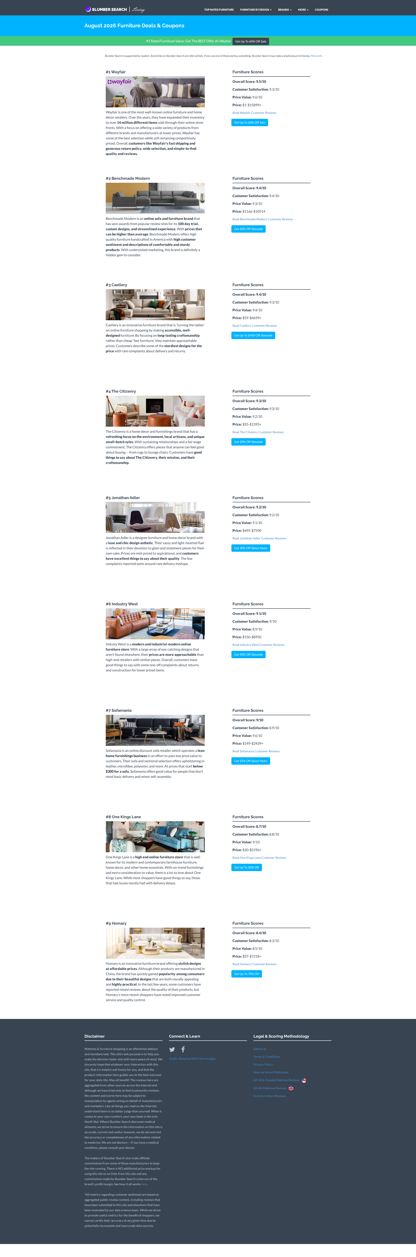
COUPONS (321, 9)
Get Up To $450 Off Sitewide (253, 335)
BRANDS (283, 9)
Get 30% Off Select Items (250, 548)
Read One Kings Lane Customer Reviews (259, 857)
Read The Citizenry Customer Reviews (258, 432)
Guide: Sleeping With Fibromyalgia (192, 1058)
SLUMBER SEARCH (118, 9)
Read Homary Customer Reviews (254, 964)
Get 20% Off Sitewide (248, 229)
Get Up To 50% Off (246, 867)
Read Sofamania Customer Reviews (256, 751)
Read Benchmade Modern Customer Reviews (262, 219)
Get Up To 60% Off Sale (250, 41)
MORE (302, 9)
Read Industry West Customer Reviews (258, 644)
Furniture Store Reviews (270, 1096)
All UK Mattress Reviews (271, 1088)
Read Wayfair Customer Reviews (254, 112)
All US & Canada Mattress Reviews (278, 1080)
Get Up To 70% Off (246, 974)
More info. (316, 55)
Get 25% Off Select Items (250, 761)
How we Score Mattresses (271, 1072)
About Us (260, 1049)
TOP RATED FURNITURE (219, 9)
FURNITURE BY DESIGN (255, 9)
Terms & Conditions (267, 1056)
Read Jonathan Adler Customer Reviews (259, 538)
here (144, 1184)
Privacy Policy (263, 1064)
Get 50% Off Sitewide (248, 654)
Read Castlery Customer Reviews (254, 325)
